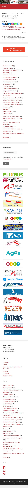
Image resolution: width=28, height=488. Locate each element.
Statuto (5, 364)
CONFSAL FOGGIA (8, 75)
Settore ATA (6, 114)
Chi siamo (6, 362)
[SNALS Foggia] (14, 2)
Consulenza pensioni (9, 82)
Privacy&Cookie (7, 159)
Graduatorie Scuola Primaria (15, 36)
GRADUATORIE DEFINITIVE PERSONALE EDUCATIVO (14, 37)
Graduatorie (6, 36)
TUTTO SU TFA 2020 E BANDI (11, 129)
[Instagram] (12, 24)
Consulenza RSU (7, 84)
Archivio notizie (7, 68)
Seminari (5, 109)
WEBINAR (6, 138)
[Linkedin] (9, 24)
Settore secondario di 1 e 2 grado (12, 118)
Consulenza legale (8, 79)
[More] (21, 24)
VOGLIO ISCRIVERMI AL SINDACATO (13, 133)
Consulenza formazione (10, 77)
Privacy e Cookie (7, 376)
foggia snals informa (9, 91)
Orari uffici (6, 373)
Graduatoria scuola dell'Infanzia (12, 93)
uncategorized (7, 131)
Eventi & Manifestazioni (10, 89)
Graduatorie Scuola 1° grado (11, 100)
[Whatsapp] (15, 24)
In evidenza (6, 107)
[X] (6, 24)
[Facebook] (3, 24)
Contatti (5, 371)
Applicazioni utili (8, 66)
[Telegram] (18, 24)
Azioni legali (6, 72)
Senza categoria (7, 111)
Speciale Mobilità (8, 127)
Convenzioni (6, 86)
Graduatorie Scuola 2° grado (11, 102)
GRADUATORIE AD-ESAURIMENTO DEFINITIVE (13, 39)
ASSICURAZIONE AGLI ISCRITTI (12, 70)
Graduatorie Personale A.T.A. (11, 98)
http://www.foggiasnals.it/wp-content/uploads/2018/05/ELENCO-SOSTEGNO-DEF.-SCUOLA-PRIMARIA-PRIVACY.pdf (13, 27)
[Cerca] (26, 6)
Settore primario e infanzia (11, 116)
